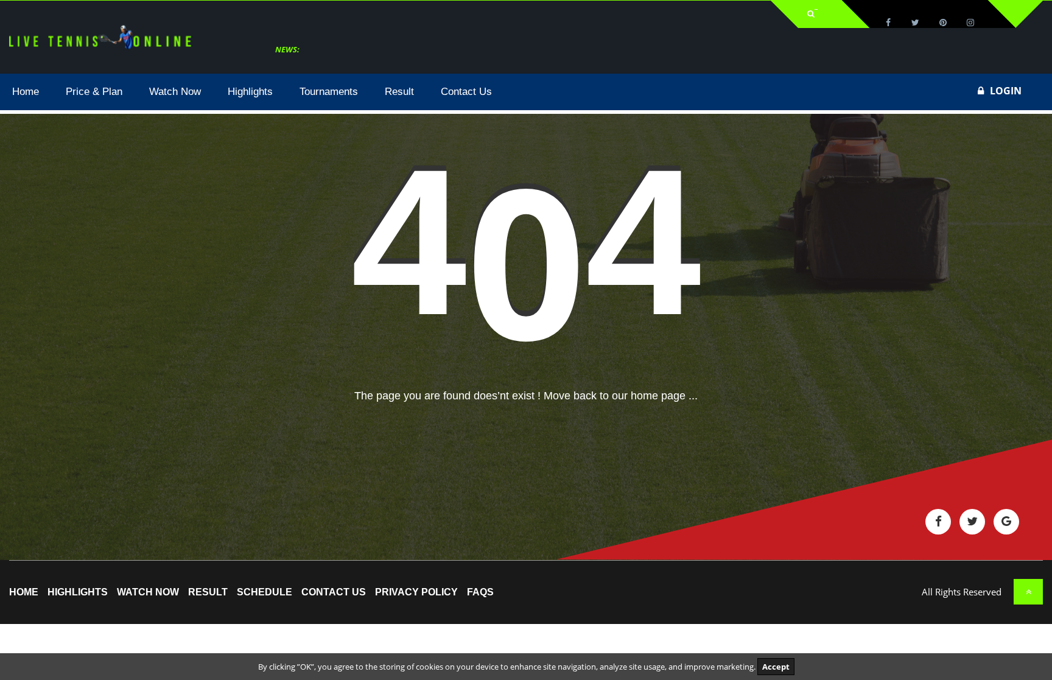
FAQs (480, 592)
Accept (776, 666)
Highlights (77, 592)
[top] (1028, 592)
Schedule (264, 592)
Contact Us (333, 592)
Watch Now (148, 592)
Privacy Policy (416, 592)
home (23, 592)
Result (208, 592)
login (1006, 91)
